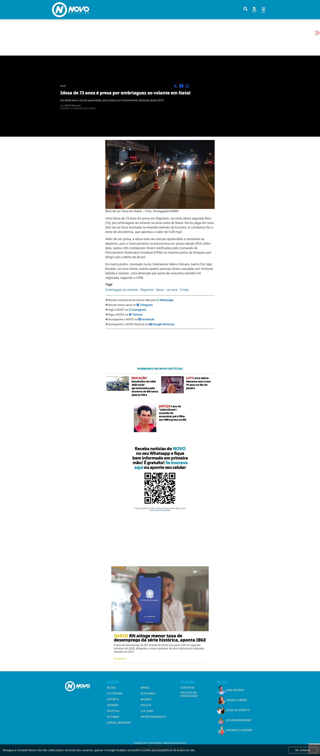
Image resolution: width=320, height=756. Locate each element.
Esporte (113, 699)
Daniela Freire (236, 700)
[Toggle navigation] (263, 9)
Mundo (146, 699)
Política (113, 711)
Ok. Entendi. (302, 750)
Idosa (160, 290)
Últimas (113, 716)
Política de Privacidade (160, 510)
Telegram (146, 305)
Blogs (111, 687)
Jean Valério (235, 690)
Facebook (147, 319)
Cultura (147, 711)
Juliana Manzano (239, 720)
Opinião (112, 705)
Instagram (138, 310)
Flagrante (147, 290)
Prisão (184, 290)
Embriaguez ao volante (121, 290)
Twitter (137, 314)
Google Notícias (163, 324)
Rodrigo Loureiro (239, 730)
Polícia (146, 705)
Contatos (187, 687)
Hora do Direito (238, 710)
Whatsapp (166, 300)
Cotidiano (114, 693)
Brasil (145, 687)
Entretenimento (153, 716)
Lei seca (172, 290)
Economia (148, 693)
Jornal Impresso (119, 722)
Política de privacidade (189, 694)
